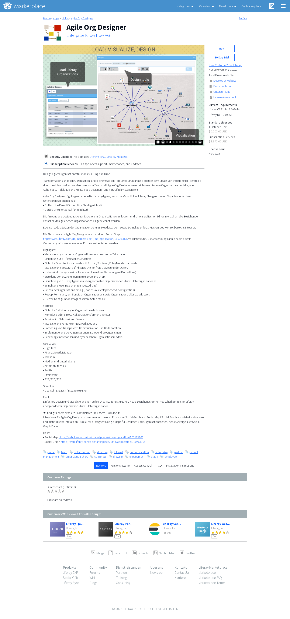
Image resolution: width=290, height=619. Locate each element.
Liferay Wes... (220, 524)
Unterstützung (221, 92)
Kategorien (183, 6)
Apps (56, 18)
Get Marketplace (251, 6)
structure (102, 452)
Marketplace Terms (211, 583)
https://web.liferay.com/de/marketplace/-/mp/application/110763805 (85, 239)
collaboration (82, 452)
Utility (65, 18)
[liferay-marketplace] (24, 6)
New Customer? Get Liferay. (225, 65)
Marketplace (207, 572)
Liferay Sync (71, 583)
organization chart (77, 457)
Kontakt (181, 567)
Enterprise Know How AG (88, 35)
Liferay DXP (70, 572)
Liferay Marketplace (212, 567)
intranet (118, 452)
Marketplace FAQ (210, 577)
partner (178, 452)
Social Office (71, 577)
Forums (95, 572)
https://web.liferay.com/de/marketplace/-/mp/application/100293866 (101, 437)
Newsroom (157, 572)
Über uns (156, 567)
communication (139, 452)
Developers (226, 6)
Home (47, 18)
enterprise (161, 452)
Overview (205, 6)
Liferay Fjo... (74, 524)
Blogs (93, 583)
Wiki (92, 577)
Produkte (69, 567)
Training (121, 577)
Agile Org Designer (82, 18)
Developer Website (224, 80)
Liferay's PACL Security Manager (108, 157)
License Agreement (224, 97)
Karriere (180, 577)
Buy (221, 48)
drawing (118, 457)
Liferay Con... (172, 524)
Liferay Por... (123, 524)
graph (154, 457)
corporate (100, 457)
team (64, 452)
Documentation (222, 86)
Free (69, 536)
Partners (121, 572)
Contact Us (182, 572)
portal (51, 452)
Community (98, 567)
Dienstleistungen (128, 567)
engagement (136, 457)
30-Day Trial (222, 57)
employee (171, 457)
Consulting (123, 583)
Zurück (243, 18)
